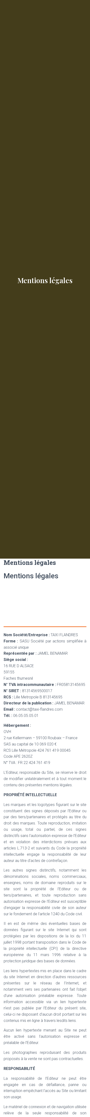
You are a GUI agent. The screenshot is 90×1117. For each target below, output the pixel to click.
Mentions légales (45, 280)
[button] (73, 17)
